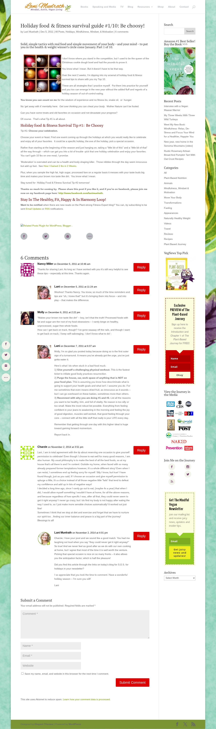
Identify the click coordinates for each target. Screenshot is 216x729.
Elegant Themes (44, 724)
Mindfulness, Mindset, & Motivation (94, 31)
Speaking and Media (104, 7)
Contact (184, 7)
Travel (167, 228)
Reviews (168, 234)
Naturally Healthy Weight (177, 218)
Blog (130, 7)
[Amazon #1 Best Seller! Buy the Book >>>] (179, 71)
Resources (144, 7)
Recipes (168, 239)
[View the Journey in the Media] (179, 426)
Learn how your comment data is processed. (87, 699)
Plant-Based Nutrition (175, 178)
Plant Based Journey (175, 244)
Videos (167, 223)
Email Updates (33, 208)
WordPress (75, 724)
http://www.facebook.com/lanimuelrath (80, 193)
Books (84, 7)
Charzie (42, 446)
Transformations (172, 202)
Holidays (70, 31)
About (171, 7)
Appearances (171, 213)
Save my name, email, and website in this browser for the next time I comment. (67, 673)
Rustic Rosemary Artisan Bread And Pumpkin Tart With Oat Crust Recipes (179, 155)
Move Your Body (173, 197)
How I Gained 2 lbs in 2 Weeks (60, 166)
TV (121, 7)
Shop (161, 7)
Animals (168, 183)
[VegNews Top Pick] (179, 274)
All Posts (59, 31)
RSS (47, 208)
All (165, 172)
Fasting (168, 208)
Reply (141, 267)
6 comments (121, 31)
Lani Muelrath (31, 31)
